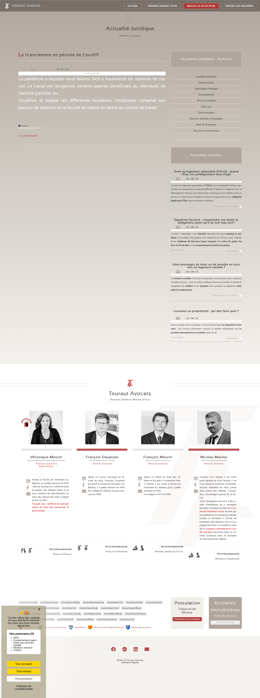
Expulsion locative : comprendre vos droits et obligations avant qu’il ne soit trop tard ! (206, 221)
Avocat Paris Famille (134, 602)
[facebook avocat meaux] (139, 485)
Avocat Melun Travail (92, 614)
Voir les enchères (225, 622)
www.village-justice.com (30, 128)
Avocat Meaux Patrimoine (93, 602)
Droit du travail (206, 82)
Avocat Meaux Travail (49, 602)
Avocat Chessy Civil (52, 614)
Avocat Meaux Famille (28, 602)
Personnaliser (23, 678)
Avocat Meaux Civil (115, 602)
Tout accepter (23, 664)
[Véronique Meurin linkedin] (28, 481)
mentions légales (130, 662)
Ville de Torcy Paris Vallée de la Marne (108, 627)
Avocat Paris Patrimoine (49, 608)
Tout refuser (23, 671)
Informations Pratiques (206, 88)
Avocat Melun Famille (72, 614)
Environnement (206, 94)
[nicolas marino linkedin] (195, 479)
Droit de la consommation (206, 130)
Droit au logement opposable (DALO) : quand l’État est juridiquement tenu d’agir (206, 173)
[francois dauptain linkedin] (84, 479)
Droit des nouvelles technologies (206, 118)
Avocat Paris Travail (154, 602)
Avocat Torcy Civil (127, 619)
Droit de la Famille (206, 100)
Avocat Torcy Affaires (85, 619)
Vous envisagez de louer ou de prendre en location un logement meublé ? (206, 266)
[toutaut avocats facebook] (27, 488)
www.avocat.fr (219, 206)
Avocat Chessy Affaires (131, 608)
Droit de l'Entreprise (206, 124)
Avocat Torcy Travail (65, 619)
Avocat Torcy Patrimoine (107, 619)
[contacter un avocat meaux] (28, 494)
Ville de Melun (79, 627)
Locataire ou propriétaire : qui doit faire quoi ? (206, 311)
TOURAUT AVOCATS (25, 6)
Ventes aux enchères (239, 6)
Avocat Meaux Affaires (70, 602)
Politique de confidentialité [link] (24, 687)
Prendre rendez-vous (162, 6)
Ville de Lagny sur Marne (141, 627)
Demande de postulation (187, 619)
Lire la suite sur (232, 206)
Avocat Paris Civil (69, 608)
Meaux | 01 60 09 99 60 (201, 6)
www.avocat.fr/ (177, 250)
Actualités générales (206, 76)
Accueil (133, 6)
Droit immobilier (206, 112)
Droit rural (206, 106)
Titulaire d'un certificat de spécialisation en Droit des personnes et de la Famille (50, 507)
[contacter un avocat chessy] (84, 491)
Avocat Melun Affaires (113, 614)
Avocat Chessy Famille (88, 608)
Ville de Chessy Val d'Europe (54, 627)
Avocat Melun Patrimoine (135, 614)
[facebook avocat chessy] (83, 485)
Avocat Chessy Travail (110, 608)
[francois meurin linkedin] (139, 479)
